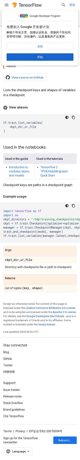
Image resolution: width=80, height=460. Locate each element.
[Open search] (63, 4)
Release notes (12, 396)
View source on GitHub (27, 77)
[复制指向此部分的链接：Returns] (19, 278)
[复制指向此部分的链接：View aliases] (32, 107)
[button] (40, 107)
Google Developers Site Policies (45, 316)
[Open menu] (6, 5)
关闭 (40, 46)
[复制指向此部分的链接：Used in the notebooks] (50, 147)
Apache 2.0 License (64, 312)
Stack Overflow (13, 403)
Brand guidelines (14, 409)
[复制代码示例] (73, 117)
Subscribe (65, 440)
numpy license (46, 324)
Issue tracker (11, 389)
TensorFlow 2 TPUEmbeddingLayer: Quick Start (54, 171)
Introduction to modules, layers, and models (19, 171)
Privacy (20, 431)
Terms (7, 431)
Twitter (8, 365)
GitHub (7, 358)
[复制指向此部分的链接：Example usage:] (31, 196)
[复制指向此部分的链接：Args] (15, 250)
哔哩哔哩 (9, 372)
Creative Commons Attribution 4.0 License (50, 307)
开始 (40, 57)
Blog (6, 352)
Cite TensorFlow (13, 416)
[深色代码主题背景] (67, 117)
